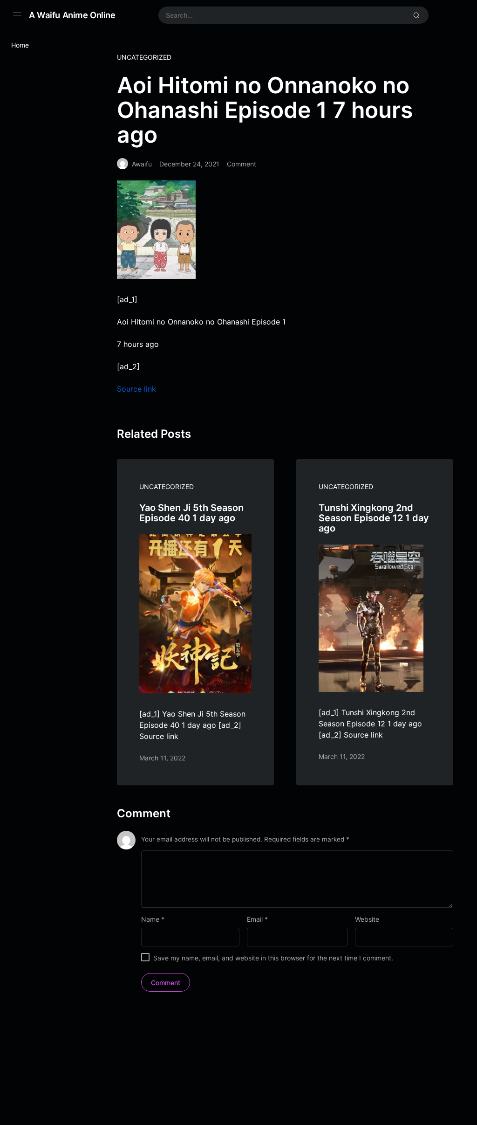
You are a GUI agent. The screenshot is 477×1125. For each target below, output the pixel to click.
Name (152, 919)
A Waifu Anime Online (72, 15)
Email (257, 919)
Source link (136, 388)
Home (20, 45)
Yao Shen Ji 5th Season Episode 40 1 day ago (191, 513)
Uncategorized (144, 57)
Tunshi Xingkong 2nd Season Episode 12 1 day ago (374, 518)
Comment (241, 164)
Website (367, 919)
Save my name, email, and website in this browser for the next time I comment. (273, 958)
